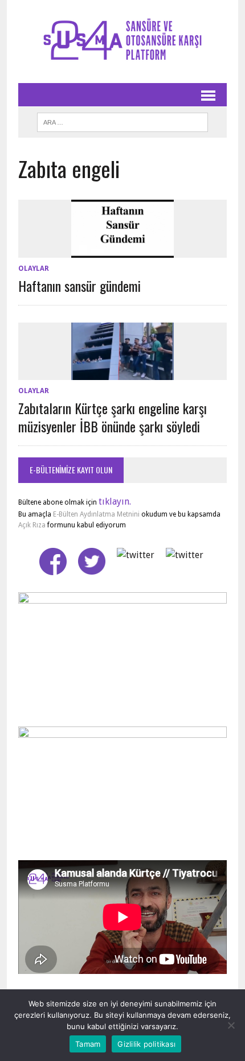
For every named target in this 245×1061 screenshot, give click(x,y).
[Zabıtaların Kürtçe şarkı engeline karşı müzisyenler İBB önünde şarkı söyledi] (122, 373)
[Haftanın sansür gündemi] (122, 250)
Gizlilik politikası (146, 1043)
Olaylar (33, 269)
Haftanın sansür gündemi (79, 285)
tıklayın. (115, 501)
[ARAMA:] (122, 120)
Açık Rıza (32, 525)
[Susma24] (122, 41)
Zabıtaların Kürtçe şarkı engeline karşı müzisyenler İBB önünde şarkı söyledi (112, 417)
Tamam (87, 1043)
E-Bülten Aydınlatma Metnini (96, 514)
